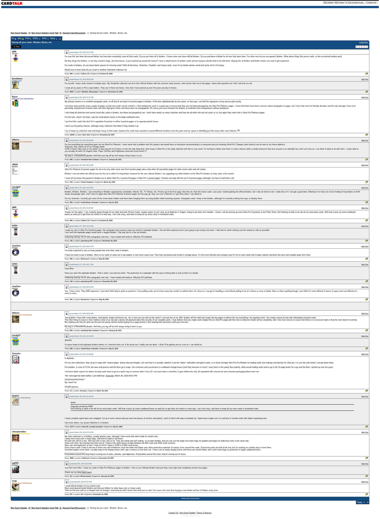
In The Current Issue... (355, 2)
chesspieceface (19, 431)
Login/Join (363, 42)
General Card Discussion (74, 33)
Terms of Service (204, 513)
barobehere (17, 79)
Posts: (68, 74)
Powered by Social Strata (190, 498)
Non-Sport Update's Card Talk (44, 33)
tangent (15, 396)
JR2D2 (15, 164)
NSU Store (339, 2)
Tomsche (16, 353)
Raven (15, 97)
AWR (14, 52)
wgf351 (15, 463)
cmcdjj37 (16, 187)
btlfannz (15, 140)
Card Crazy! (86, 472)
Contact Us (371, 2)
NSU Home (328, 2)
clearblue (16, 246)
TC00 (14, 481)
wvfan (14, 225)
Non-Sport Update (19, 33)
